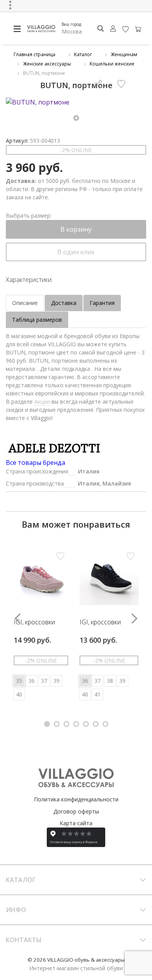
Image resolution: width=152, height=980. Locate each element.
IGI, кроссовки (34, 622)
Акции (42, 401)
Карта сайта (76, 823)
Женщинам (124, 54)
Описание (25, 303)
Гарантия (102, 303)
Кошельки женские (112, 63)
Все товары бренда (35, 462)
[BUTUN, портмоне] (76, 102)
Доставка (63, 303)
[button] (76, 118)
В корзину (76, 229)
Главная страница (34, 54)
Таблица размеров (37, 319)
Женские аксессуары (47, 63)
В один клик (76, 252)
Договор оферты (76, 811)
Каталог (83, 54)
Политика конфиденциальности (76, 799)
